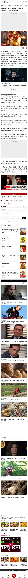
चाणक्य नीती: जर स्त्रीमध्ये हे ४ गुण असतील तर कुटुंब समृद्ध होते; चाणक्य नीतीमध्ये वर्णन (14, 564)
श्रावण (9, 5)
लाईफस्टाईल (20, 200)
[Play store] (23, 2)
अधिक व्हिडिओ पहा (5, 535)
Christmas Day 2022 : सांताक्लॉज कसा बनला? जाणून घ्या (13, 197)
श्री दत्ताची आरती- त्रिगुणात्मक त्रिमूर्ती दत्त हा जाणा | (14, 529)
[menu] (2, 2)
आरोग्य (14, 5)
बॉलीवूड (3, 203)
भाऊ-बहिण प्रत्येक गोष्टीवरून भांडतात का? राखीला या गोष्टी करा (5, 564)
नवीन (4, 520)
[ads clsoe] (27, 570)
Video (4, 533)
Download (4, 44)
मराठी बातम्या (9, 203)
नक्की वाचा (5, 555)
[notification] (26, 2)
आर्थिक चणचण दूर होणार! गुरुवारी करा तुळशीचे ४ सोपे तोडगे (5, 529)
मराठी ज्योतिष (20, 5)
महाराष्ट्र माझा (3, 5)
